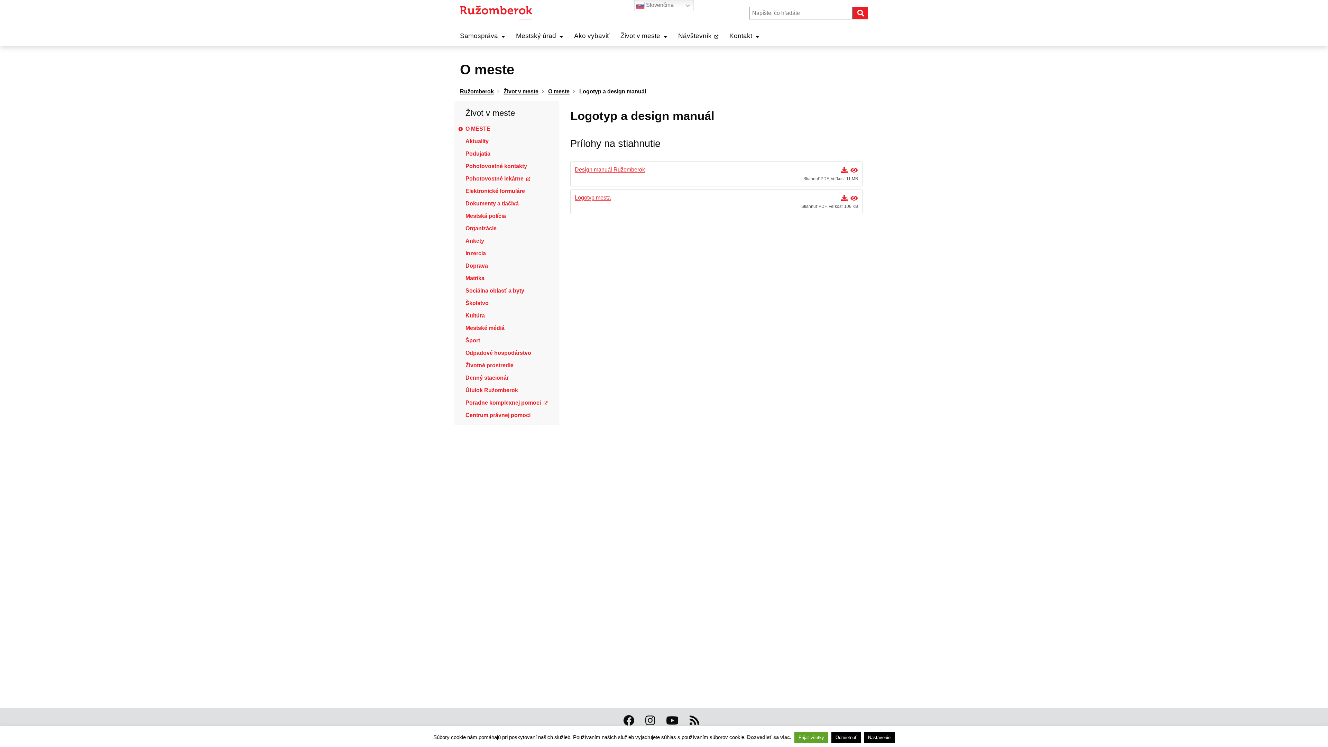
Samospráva (479, 35)
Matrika (475, 278)
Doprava (476, 266)
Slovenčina (659, 5)
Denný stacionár (487, 378)
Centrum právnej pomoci (498, 415)
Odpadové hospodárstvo (498, 353)
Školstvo (477, 303)
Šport (472, 340)
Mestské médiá (485, 328)
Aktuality (477, 141)
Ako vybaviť (591, 35)
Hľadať (867, 13)
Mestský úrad (536, 35)
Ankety (474, 241)
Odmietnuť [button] (846, 737)
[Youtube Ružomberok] (672, 720)
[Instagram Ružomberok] (650, 720)
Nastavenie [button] (879, 737)
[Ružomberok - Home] (498, 13)
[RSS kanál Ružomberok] (694, 720)
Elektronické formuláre (495, 191)
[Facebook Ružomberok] (628, 720)
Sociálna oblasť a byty (494, 291)
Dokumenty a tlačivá (492, 203)
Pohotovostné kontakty (496, 166)
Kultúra (475, 316)
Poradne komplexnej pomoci (503, 403)
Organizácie (481, 228)
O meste (477, 129)
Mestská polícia (485, 216)
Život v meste (640, 35)
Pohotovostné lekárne (494, 179)
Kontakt (740, 35)
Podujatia (477, 154)
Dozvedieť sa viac (768, 737)
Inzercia (475, 253)
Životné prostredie (489, 365)
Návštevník (695, 35)
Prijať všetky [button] (811, 737)
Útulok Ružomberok (491, 390)
